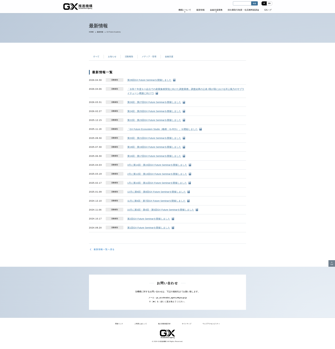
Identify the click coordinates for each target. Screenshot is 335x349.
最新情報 (100, 32)
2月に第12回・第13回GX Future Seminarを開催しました (157, 174)
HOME (91, 32)
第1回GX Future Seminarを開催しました (148, 227)
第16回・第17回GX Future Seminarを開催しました (154, 156)
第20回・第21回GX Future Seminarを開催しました (154, 138)
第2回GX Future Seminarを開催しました (148, 218)
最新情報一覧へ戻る (104, 249)
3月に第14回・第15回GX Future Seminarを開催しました (157, 165)
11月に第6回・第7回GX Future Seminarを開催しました (156, 201)
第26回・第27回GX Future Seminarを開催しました (154, 102)
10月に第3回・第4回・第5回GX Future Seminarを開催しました (160, 209)
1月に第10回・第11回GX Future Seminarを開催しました (157, 183)
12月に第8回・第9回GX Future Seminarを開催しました (156, 191)
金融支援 (169, 56)
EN (269, 3)
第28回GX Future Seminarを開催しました (149, 80)
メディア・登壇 (149, 56)
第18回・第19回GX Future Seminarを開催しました (154, 147)
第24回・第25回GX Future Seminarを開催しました (154, 111)
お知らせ (112, 56)
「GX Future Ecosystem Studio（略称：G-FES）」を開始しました (162, 129)
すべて (96, 56)
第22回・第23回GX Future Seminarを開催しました (154, 120)
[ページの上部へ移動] (331, 263)
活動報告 (129, 56)
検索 (254, 3)
